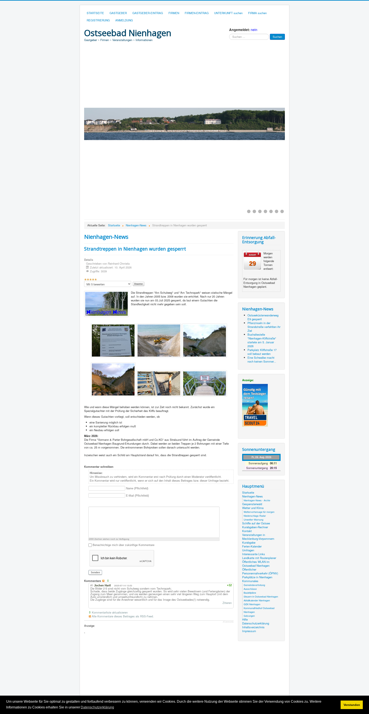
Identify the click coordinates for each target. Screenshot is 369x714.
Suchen (277, 37)
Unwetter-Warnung (253, 519)
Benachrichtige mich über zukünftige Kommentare (123, 545)
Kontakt (247, 531)
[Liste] (128, 502)
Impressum (249, 631)
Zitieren (227, 603)
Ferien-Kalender (252, 546)
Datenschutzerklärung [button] (97, 707)
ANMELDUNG (124, 20)
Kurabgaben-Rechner (255, 527)
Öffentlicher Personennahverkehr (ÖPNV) (260, 571)
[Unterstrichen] (101, 502)
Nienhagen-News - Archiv (257, 500)
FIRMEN (173, 13)
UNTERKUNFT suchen (228, 13)
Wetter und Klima (253, 508)
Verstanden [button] (352, 705)
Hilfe (245, 619)
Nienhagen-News (252, 496)
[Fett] (90, 502)
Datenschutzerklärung (255, 623)
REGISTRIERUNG (98, 20)
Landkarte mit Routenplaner (259, 558)
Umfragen (248, 550)
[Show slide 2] (254, 211)
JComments (228, 622)
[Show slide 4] (265, 211)
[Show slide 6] (276, 211)
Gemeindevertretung (254, 585)
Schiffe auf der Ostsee (256, 523)
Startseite (248, 492)
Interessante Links (253, 554)
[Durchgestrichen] (106, 502)
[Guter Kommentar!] (216, 585)
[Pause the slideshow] (272, 173)
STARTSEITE (95, 13)
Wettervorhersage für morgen (259, 511)
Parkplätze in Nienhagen (257, 577)
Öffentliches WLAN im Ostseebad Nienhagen (255, 564)
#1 (91, 585)
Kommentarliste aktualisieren (110, 612)
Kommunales (250, 581)
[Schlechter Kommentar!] (220, 585)
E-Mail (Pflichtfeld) (137, 495)
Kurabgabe (248, 542)
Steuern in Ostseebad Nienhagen (261, 596)
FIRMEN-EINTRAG (197, 13)
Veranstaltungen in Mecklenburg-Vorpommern (258, 537)
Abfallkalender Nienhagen (257, 600)
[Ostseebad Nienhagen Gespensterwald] (106, 304)
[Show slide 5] (271, 211)
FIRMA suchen (257, 13)
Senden (95, 572)
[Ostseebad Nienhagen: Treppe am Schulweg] (113, 340)
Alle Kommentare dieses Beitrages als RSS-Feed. (123, 616)
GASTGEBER (118, 13)
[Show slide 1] (248, 211)
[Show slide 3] (260, 211)
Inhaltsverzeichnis (253, 627)
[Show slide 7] (282, 211)
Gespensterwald (252, 504)
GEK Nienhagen (252, 604)
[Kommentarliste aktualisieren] (109, 581)
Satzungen (249, 615)
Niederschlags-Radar (255, 515)
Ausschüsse (250, 588)
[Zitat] (122, 502)
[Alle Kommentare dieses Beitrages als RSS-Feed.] (104, 581)
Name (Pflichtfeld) (137, 488)
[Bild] (112, 502)
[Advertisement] (184, 76)
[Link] (117, 502)
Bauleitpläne (250, 592)
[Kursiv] (96, 502)
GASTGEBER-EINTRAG (147, 13)
